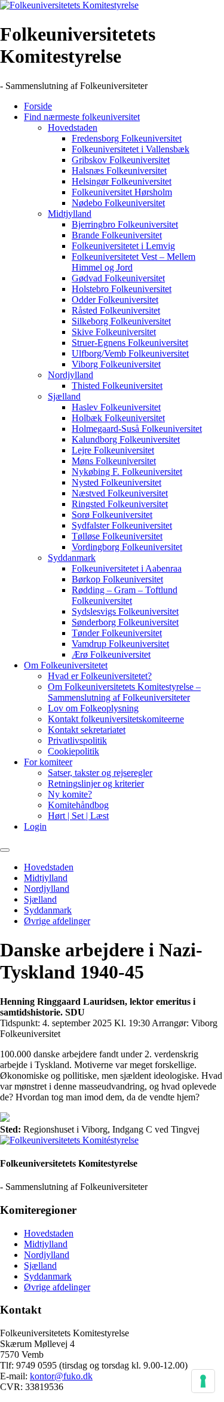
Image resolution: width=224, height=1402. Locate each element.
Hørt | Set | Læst (78, 816)
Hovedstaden (72, 127)
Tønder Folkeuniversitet (117, 633)
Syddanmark (72, 558)
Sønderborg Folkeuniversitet (125, 622)
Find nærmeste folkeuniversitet (82, 117)
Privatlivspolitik (77, 740)
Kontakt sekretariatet (86, 730)
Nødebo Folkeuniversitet (118, 203)
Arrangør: (170, 1023)
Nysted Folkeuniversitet (116, 482)
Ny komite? (70, 794)
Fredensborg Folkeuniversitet (127, 138)
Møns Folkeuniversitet (114, 461)
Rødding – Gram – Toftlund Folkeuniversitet (124, 595)
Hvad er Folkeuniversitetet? (100, 676)
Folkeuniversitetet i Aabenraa (127, 568)
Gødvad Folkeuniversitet (118, 278)
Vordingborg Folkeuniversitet (127, 547)
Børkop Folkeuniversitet (117, 579)
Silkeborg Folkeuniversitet (121, 321)
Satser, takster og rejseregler (100, 773)
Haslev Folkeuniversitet (116, 407)
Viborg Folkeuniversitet (116, 364)
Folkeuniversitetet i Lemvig (123, 246)
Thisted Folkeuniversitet (117, 386)
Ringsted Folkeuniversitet (120, 504)
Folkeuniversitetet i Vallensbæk (130, 149)
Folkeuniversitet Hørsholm (122, 192)
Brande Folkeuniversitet (117, 235)
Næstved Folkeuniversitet (120, 493)
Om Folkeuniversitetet (66, 665)
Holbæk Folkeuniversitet (118, 418)
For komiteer (48, 762)
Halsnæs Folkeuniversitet (119, 170)
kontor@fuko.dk (61, 1376)
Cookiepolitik (73, 751)
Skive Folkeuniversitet (114, 332)
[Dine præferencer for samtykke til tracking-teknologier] (203, 1381)
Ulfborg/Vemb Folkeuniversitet (130, 353)
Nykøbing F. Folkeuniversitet (127, 472)
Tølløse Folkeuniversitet (117, 536)
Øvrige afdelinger (57, 921)
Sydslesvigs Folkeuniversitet (125, 611)
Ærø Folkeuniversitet (111, 654)
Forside (38, 106)
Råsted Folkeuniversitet (116, 310)
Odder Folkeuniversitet (115, 299)
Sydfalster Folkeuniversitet (122, 525)
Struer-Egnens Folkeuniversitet (130, 343)
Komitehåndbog (78, 805)
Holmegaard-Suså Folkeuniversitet (137, 429)
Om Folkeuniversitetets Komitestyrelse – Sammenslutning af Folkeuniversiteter (124, 692)
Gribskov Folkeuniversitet (121, 160)
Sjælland (64, 396)
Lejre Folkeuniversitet (113, 450)
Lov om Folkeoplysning (93, 708)
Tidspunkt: (20, 1023)
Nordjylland (70, 375)
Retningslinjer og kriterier (96, 783)
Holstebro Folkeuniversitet (121, 289)
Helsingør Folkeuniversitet (121, 181)
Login (35, 826)
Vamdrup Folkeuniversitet (120, 644)
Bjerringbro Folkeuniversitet (125, 224)
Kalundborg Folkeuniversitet (126, 439)
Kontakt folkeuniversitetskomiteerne (116, 719)
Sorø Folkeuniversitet (112, 515)
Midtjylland (69, 213)
